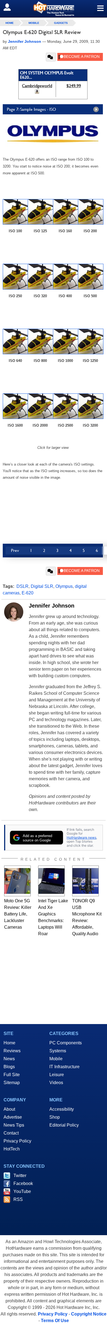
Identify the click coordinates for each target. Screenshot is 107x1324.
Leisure (56, 1074)
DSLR (22, 586)
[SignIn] (10, 7)
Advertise (13, 1117)
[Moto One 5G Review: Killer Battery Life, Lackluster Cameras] (17, 881)
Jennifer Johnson (51, 606)
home (9, 22)
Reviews (12, 1050)
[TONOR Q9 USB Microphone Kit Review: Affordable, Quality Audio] (85, 881)
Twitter (19, 1175)
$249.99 (73, 85)
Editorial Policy (64, 1125)
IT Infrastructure (64, 1066)
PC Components (65, 1043)
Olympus (64, 586)
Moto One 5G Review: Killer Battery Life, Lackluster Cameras (17, 913)
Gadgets (61, 22)
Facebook (23, 1183)
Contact (11, 1133)
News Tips (14, 1125)
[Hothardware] (53, 8)
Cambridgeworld (37, 85)
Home (9, 1043)
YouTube (22, 1191)
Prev (15, 550)
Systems (57, 1050)
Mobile (34, 22)
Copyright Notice (88, 1314)
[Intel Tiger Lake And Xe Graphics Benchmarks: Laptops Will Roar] (51, 881)
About (9, 1109)
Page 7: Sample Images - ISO (31, 109)
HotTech (12, 1149)
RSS (18, 1199)
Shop (54, 1117)
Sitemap (12, 1082)
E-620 (27, 593)
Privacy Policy (17, 1141)
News (9, 1058)
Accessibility (61, 1109)
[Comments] (51, 57)
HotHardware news (81, 837)
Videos (56, 1082)
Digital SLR (42, 586)
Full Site (12, 1074)
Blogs (9, 1066)
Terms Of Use (55, 1320)
